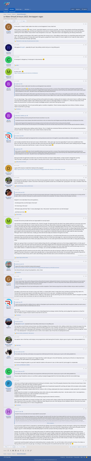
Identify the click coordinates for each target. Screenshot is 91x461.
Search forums (12, 11)
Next (24, 21)
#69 (86, 177)
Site (84, 457)
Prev (6, 21)
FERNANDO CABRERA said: (20, 115)
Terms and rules (69, 457)
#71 (86, 218)
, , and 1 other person (25, 333)
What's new (18, 9)
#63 (86, 57)
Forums (12, 9)
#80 (86, 408)
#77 (86, 349)
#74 (86, 299)
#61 (86, 24)
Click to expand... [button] (50, 423)
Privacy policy (76, 457)
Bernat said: (17, 279)
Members (27, 9)
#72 (86, 261)
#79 (86, 380)
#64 (86, 69)
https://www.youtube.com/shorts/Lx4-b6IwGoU (26, 73)
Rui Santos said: (18, 135)
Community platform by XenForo (45, 459)
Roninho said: (18, 321)
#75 (86, 318)
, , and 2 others (27, 41)
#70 (86, 189)
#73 (86, 276)
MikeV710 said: (18, 411)
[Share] (84, 24)
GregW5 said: (18, 83)
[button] (23, 9)
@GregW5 (22, 47)
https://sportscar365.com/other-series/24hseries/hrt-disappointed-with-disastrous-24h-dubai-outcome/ (39, 169)
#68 (86, 165)
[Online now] (8, 171)
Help (81, 457)
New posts (6, 11)
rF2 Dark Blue (8, 457)
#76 (86, 337)
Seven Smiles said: (19, 192)
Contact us (62, 457)
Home (6, 9)
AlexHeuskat (7, 18)
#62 (86, 44)
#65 (86, 81)
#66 (86, 112)
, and (21, 161)
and (22, 257)
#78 (86, 368)
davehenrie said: (18, 264)
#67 (86, 133)
